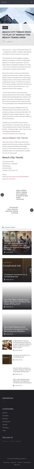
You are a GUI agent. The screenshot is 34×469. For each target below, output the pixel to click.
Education (5, 418)
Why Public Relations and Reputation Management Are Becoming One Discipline (16, 329)
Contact (20, 462)
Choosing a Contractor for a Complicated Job (21, 356)
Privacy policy (26, 462)
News (5, 27)
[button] (32, 2)
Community (5, 415)
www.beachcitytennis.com (9, 133)
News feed (7, 462)
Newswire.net (7, 49)
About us (13, 462)
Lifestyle (4, 424)
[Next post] (31, 210)
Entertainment (6, 421)
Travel (4, 430)
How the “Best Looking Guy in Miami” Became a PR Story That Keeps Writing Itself (17, 302)
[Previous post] (2, 195)
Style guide (17, 464)
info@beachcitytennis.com (10, 170)
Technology (5, 427)
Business (4, 412)
